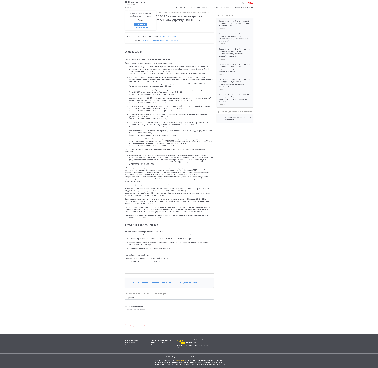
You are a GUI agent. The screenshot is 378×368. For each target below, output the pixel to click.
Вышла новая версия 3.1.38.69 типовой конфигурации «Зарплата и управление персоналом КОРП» (234, 23)
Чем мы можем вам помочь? (134, 306)
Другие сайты (155, 345)
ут (129, 71)
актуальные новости (168, 36)
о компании (180, 360)
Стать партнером (131, 345)
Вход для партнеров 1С (133, 340)
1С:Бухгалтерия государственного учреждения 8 (159, 40)
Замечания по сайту (158, 342)
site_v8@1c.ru (194, 343)
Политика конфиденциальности (161, 340)
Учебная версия (130, 342)
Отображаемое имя (131, 298)
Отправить (134, 326)
